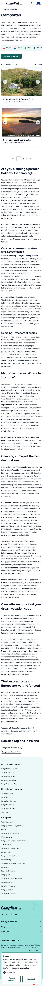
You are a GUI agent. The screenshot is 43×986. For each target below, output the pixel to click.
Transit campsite (6, 845)
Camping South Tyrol (8, 776)
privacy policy (23, 968)
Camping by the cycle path (10, 856)
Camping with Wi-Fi (7, 867)
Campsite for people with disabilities (13, 863)
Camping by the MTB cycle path (11, 826)
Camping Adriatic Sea (8, 780)
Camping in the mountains (10, 833)
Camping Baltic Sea (7, 772)
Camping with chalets (8, 894)
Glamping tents (6, 882)
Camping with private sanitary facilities (14, 841)
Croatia (19, 48)
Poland (8, 48)
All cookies (11, 972)
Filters (39, 64)
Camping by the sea (7, 890)
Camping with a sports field (10, 848)
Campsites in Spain (7, 797)
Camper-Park (5, 852)
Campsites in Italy (7, 793)
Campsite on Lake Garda (9, 769)
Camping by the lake (8, 886)
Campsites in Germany (8, 801)
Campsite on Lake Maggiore (10, 784)
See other (4, 812)
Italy (29, 48)
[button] (21, 921)
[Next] (30, 158)
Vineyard (4, 829)
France (39, 48)
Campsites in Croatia (8, 805)
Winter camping (6, 837)
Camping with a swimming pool (11, 878)
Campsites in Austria (8, 809)
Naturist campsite (7, 822)
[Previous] (12, 158)
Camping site (5, 875)
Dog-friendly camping (8, 871)
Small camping (6, 860)
